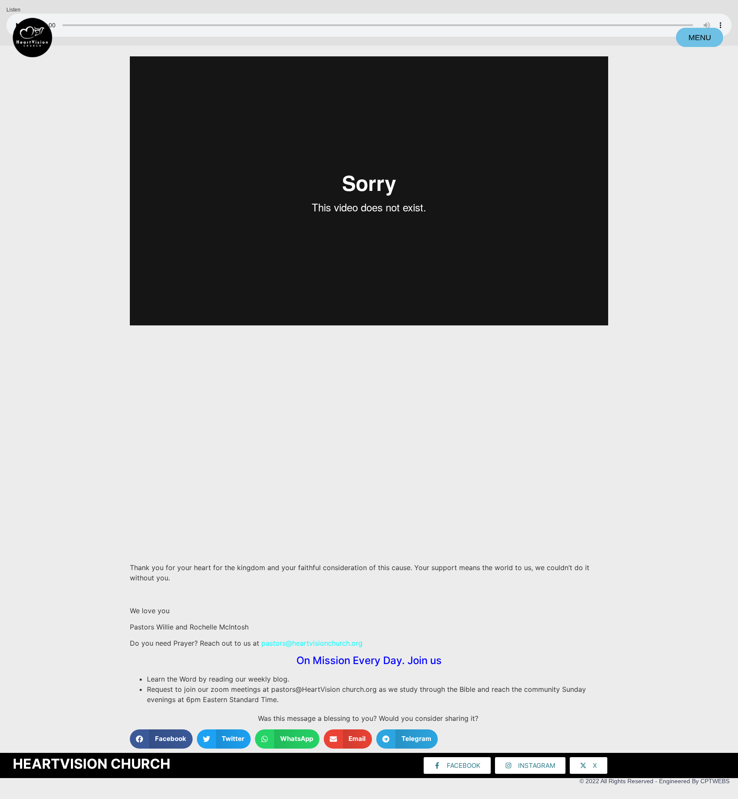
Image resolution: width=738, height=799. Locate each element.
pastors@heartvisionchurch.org (312, 643)
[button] (161, 739)
